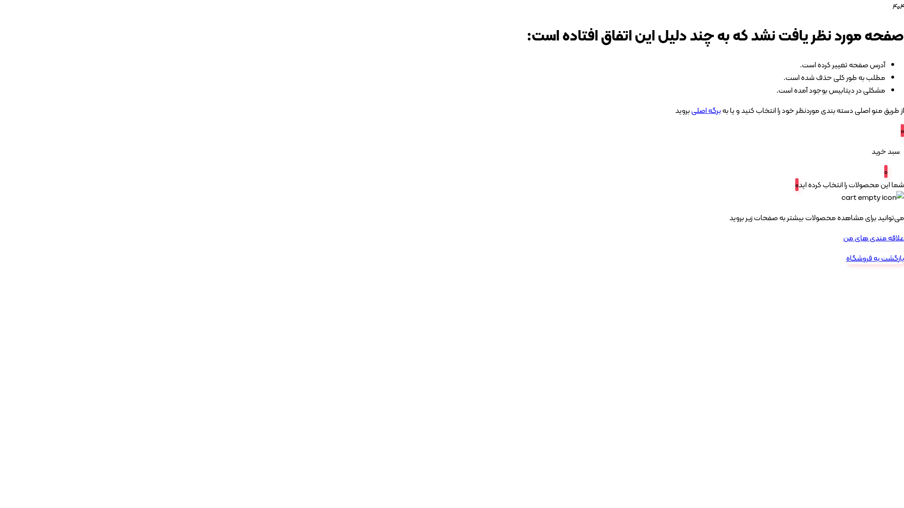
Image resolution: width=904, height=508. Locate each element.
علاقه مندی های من (873, 237)
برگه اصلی (706, 110)
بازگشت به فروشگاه (875, 258)
